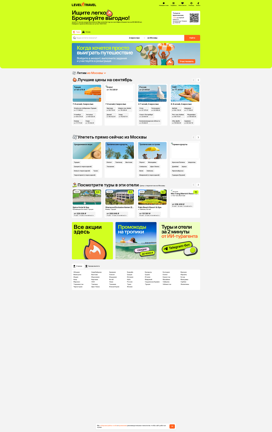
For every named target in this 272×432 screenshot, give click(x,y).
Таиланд (118, 162)
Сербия (183, 282)
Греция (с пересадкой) (83, 166)
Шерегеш (191, 162)
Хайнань (150, 171)
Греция (129, 275)
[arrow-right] (194, 80)
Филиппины (185, 284)
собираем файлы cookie (108, 425)
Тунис (95, 171)
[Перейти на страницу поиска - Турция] (87, 93)
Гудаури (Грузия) (178, 175)
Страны (79, 266)
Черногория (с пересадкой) (84, 175)
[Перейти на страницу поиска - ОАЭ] (185, 93)
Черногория (78, 287)
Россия (129, 282)
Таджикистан (78, 284)
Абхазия (77, 272)
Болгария (166, 272)
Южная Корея (114, 287)
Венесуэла (77, 275)
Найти (192, 38)
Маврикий (148, 279)
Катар (183, 277)
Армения (112, 272)
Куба (128, 279)
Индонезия (95, 277)
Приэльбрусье (177, 171)
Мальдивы (152, 162)
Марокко (77, 282)
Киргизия (94, 279)
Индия (76, 277)
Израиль (184, 275)
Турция (76, 162)
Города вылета (94, 266)
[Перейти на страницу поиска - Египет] (119, 93)
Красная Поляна (178, 162)
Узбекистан (167, 284)
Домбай (175, 166)
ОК (172, 426)
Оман (111, 282)
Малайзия (166, 279)
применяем (123, 425)
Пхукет (142, 162)
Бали (141, 171)
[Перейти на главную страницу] (84, 4)
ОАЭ (93, 282)
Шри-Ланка (154, 166)
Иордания (113, 277)
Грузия (147, 275)
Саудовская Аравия (152, 282)
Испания (130, 277)
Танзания (110, 166)
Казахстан (166, 277)
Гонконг (112, 275)
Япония (129, 287)
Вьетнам (128, 162)
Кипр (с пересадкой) (82, 171)
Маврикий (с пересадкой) (149, 175)
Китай (111, 279)
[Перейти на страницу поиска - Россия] (152, 93)
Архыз (184, 166)
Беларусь (148, 272)
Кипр (75, 279)
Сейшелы (143, 166)
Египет (109, 162)
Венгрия (184, 272)
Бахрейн (130, 272)
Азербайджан (96, 272)
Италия (147, 277)
